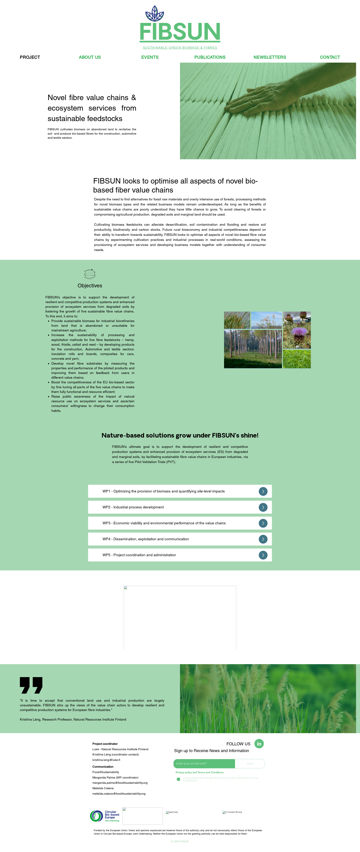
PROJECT (30, 57)
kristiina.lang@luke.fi (106, 760)
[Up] (263, 491)
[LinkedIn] (259, 743)
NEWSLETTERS (270, 57)
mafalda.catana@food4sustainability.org (119, 793)
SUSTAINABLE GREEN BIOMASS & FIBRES (180, 47)
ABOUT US (90, 57)
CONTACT (330, 57)
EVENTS (150, 57)
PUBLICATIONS (210, 57)
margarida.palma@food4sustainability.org (120, 783)
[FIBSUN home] (180, 24)
